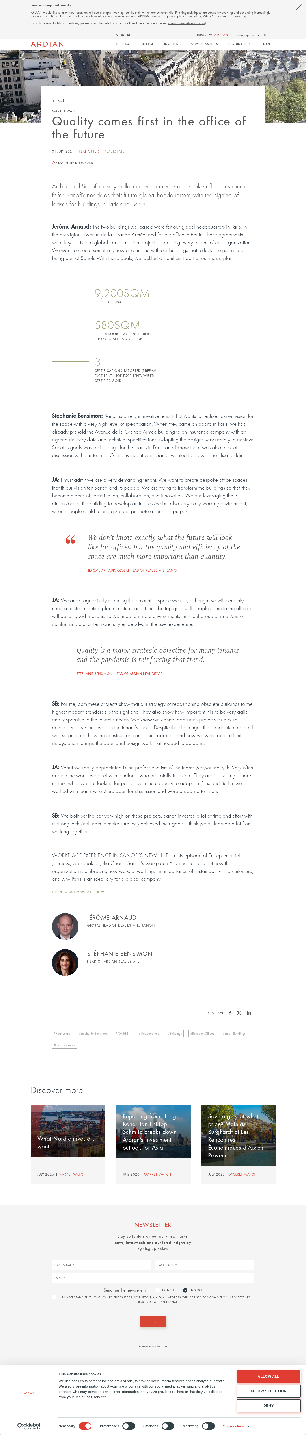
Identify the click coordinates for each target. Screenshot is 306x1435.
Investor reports (243, 35)
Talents (267, 44)
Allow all (268, 1376)
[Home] (47, 44)
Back (61, 101)
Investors (172, 44)
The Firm (122, 44)
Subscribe (153, 1322)
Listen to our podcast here (76, 891)
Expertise (147, 44)
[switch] (128, 1426)
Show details (233, 1426)
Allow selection (268, 1391)
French (168, 1290)
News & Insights (204, 44)
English (196, 1290)
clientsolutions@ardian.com (186, 23)
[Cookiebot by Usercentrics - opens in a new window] (29, 1426)
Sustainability (239, 44)
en (265, 35)
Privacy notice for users (153, 1346)
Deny (268, 1405)
